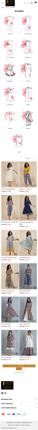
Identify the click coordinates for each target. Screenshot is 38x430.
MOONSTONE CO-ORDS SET (9, 222)
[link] (25, 3)
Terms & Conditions (14, 425)
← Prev (6, 366)
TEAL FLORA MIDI (6, 324)
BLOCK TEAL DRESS (24, 291)
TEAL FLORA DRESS (6, 357)
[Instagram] (5, 393)
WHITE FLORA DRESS (25, 357)
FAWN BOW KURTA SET (7, 291)
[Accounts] (31, 3)
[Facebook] (2, 393)
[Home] (11, 3)
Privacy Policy (25, 425)
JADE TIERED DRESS (24, 258)
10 (27, 366)
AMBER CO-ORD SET (25, 189)
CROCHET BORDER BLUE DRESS (26, 223)
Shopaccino (13, 428)
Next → (19, 369)
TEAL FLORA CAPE (24, 324)
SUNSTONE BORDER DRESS (8, 258)
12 (33, 366)
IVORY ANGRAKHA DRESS (8, 189)
